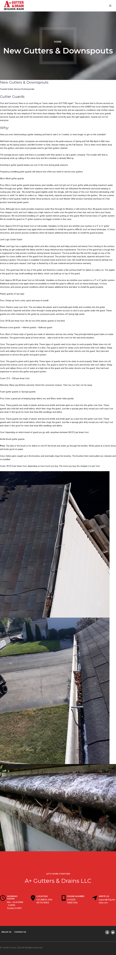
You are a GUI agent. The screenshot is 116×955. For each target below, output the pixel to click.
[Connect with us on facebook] (107, 932)
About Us (6, 932)
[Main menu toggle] (110, 6)
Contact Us (20, 932)
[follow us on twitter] (113, 932)
